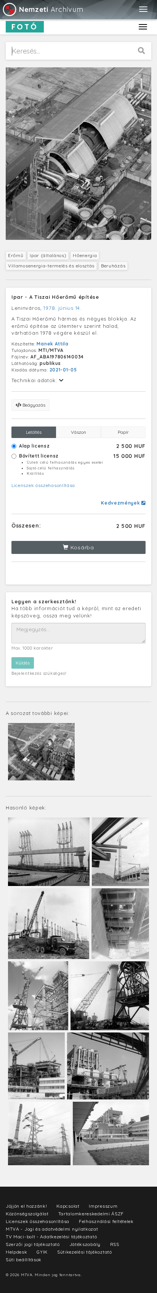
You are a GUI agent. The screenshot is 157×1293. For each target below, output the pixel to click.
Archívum (51, 9)
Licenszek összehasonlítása (43, 485)
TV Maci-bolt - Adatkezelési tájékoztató (51, 1236)
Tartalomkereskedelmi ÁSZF (91, 1213)
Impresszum (103, 1206)
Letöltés (34, 432)
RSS (114, 1244)
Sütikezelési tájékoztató (84, 1252)
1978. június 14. (62, 308)
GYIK (42, 1252)
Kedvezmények (121, 503)
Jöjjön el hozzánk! (26, 1206)
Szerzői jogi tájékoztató (33, 1244)
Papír (123, 432)
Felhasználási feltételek (106, 1221)
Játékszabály (85, 1244)
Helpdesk (16, 1252)
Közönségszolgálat (27, 1213)
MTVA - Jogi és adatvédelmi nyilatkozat (52, 1229)
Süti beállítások (24, 1259)
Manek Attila (52, 344)
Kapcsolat (67, 1206)
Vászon (78, 432)
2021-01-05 (63, 370)
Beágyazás (33, 405)
